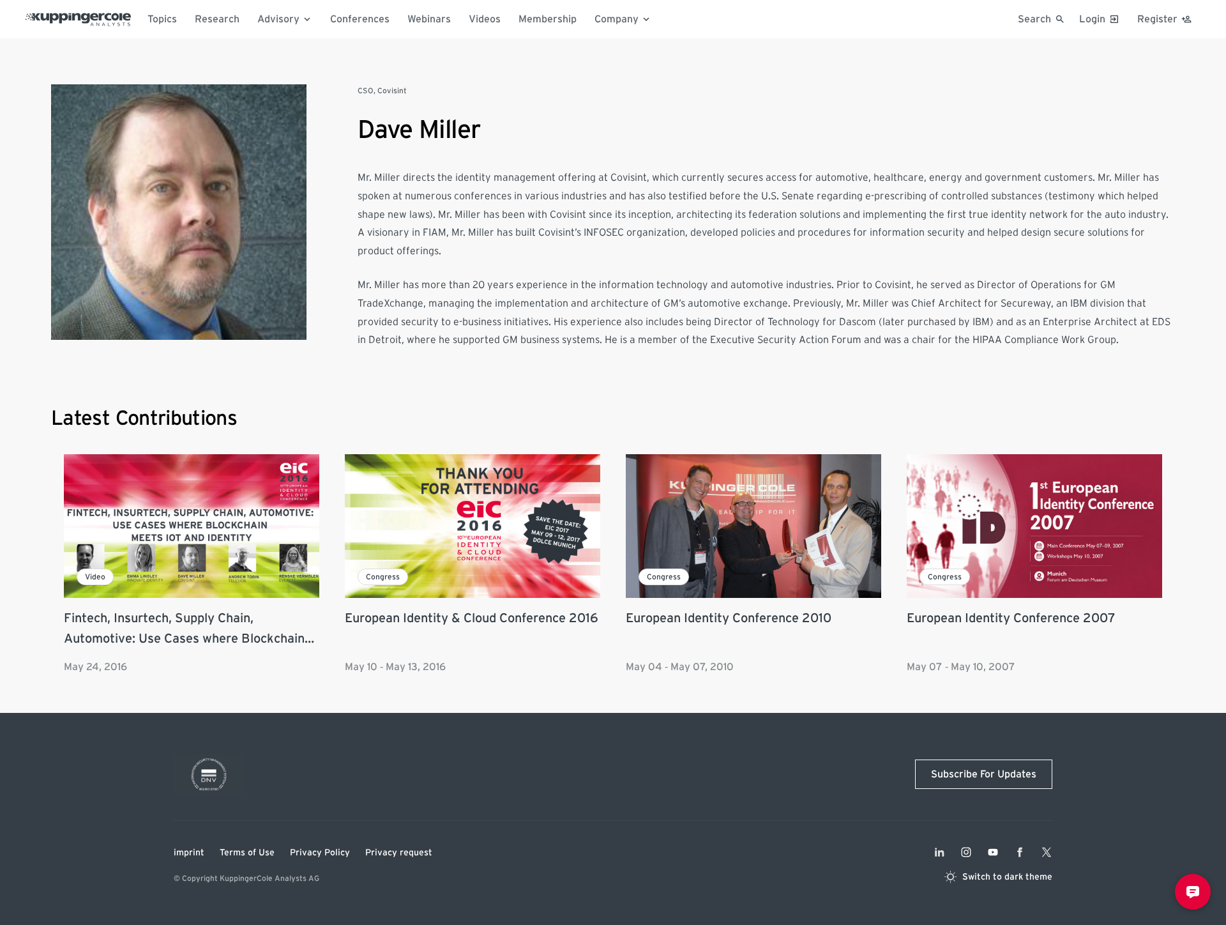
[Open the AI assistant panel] (1193, 892)
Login (1092, 19)
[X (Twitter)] (1046, 852)
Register (1157, 19)
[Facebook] (1019, 852)
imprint (189, 852)
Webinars (429, 19)
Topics (162, 19)
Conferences (360, 19)
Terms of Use (247, 852)
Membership (547, 19)
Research (217, 19)
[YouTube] (993, 852)
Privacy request (398, 852)
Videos (485, 19)
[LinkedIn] (939, 852)
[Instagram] (966, 852)
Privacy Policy (320, 852)
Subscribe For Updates (983, 774)
